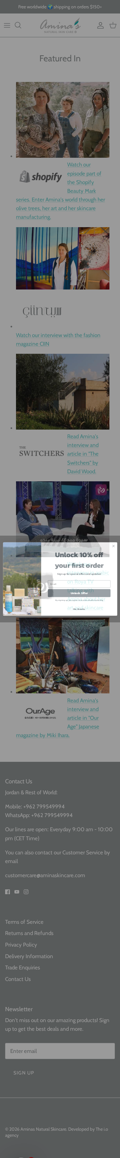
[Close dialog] (113, 545)
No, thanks (79, 608)
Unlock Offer (79, 593)
